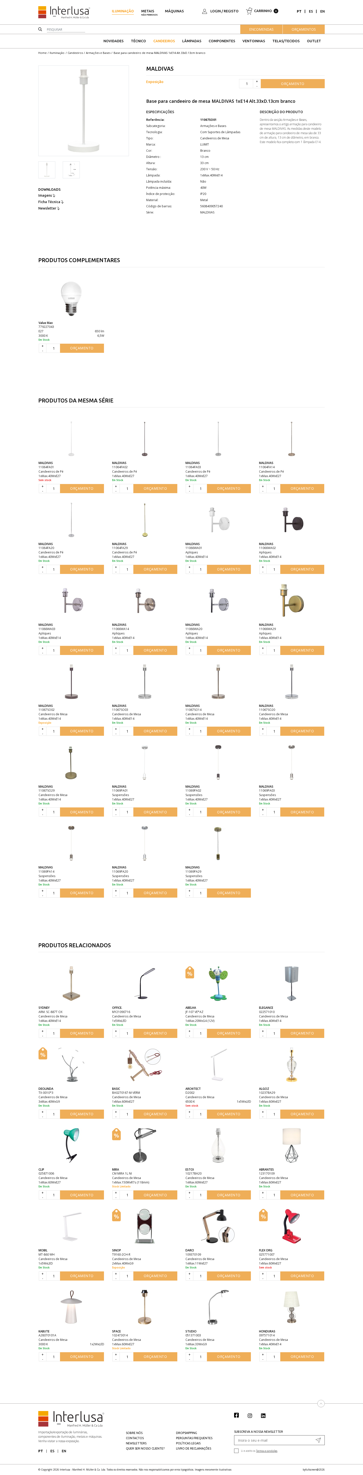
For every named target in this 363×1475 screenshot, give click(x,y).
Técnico (138, 41)
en (322, 11)
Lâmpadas (191, 41)
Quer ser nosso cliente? (145, 1448)
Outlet (314, 41)
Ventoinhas (253, 41)
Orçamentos (304, 29)
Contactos (135, 1438)
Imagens (45, 195)
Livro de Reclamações (193, 1448)
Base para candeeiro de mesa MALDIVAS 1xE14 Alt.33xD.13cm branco (159, 53)
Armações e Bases (98, 53)
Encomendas (261, 29)
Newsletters (136, 1443)
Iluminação (123, 11)
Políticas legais (188, 1443)
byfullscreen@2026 (314, 1469)
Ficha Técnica (49, 202)
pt (299, 11)
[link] (239, 1415)
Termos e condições (266, 1451)
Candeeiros (164, 41)
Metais (149, 12)
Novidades (113, 41)
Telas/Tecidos (286, 41)
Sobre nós (134, 1432)
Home (42, 53)
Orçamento (292, 83)
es (311, 11)
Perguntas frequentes (194, 1438)
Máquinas (174, 11)
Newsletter (47, 208)
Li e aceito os (259, 1451)
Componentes (222, 41)
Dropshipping (186, 1432)
